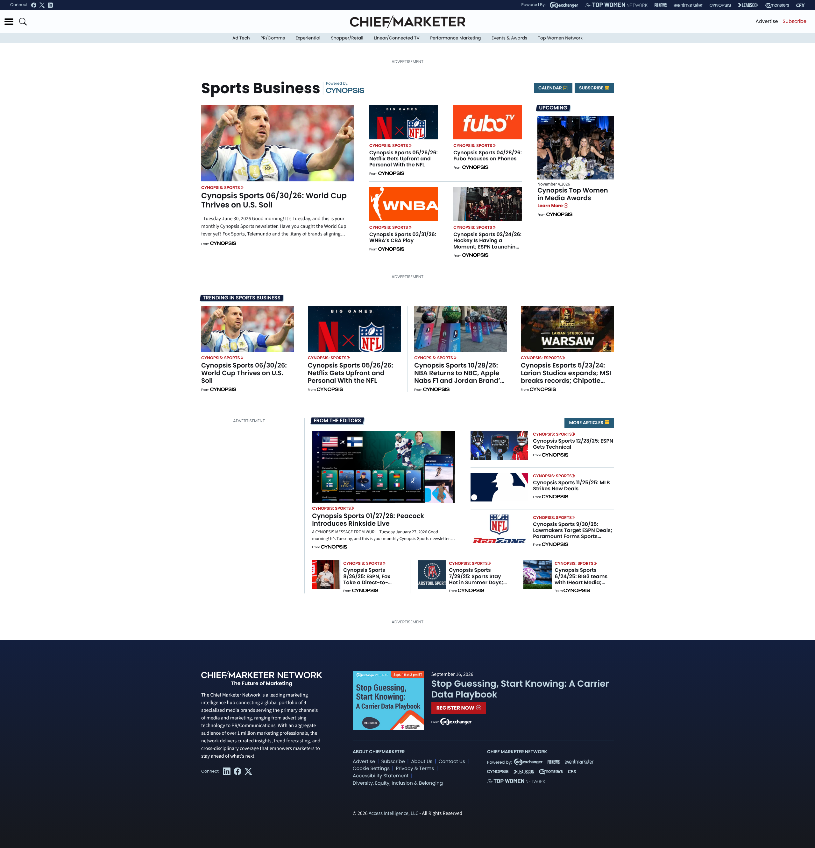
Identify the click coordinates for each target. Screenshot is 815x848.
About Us (421, 761)
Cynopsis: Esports (541, 358)
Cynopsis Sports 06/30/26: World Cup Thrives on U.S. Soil (274, 200)
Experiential (308, 38)
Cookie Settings (371, 768)
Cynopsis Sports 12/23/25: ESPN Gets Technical (573, 444)
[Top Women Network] (616, 5)
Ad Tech (241, 38)
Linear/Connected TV (397, 38)
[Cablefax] (800, 5)
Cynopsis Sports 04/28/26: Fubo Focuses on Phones (487, 155)
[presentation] (277, 143)
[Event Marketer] (688, 5)
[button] (9, 22)
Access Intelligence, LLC (393, 813)
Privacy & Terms (415, 768)
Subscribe (794, 21)
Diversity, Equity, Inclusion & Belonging (398, 783)
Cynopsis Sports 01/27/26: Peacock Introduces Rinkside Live (368, 519)
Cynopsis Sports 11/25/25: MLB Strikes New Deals (571, 485)
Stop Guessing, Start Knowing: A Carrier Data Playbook (520, 689)
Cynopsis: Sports (220, 188)
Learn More (550, 205)
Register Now (456, 707)
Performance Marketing (455, 38)
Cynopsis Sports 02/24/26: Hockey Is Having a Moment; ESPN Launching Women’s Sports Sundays (487, 243)
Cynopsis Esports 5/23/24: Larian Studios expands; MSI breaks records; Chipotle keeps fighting (566, 377)
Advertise (767, 21)
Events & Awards (509, 38)
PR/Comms (272, 38)
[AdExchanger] (564, 5)
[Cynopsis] (720, 5)
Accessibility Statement (380, 776)
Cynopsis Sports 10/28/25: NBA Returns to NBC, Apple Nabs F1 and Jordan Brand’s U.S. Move (458, 377)
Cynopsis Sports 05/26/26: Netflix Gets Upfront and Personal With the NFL (403, 158)
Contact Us (452, 761)
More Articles (586, 422)
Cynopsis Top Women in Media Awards (572, 194)
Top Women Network (560, 38)
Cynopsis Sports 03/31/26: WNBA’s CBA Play (402, 237)
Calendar (550, 88)
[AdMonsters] (777, 5)
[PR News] (661, 5)
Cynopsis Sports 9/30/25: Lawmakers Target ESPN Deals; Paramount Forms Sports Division (572, 533)
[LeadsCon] (748, 5)
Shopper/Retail (347, 38)
